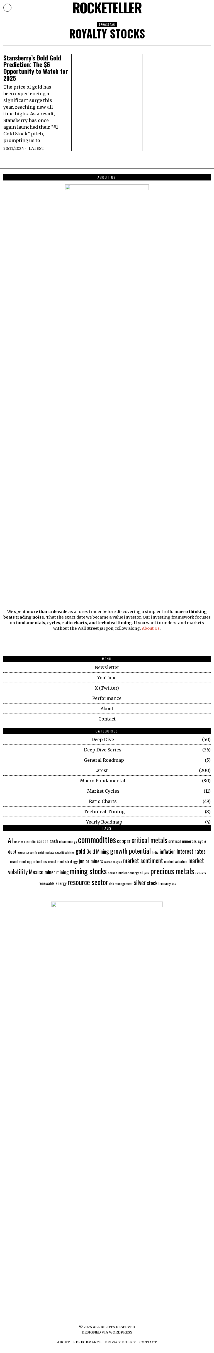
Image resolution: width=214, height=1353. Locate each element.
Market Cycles (103, 791)
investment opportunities (28, 861)
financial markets (44, 852)
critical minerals (182, 841)
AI (10, 840)
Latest (36, 148)
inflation (168, 851)
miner (50, 872)
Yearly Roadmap (104, 822)
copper (123, 840)
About (107, 708)
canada (42, 841)
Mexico (36, 872)
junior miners (91, 861)
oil (141, 872)
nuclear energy (128, 872)
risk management (121, 883)
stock (152, 882)
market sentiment (143, 860)
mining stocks (88, 870)
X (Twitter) (107, 688)
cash (54, 840)
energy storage (25, 852)
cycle (202, 841)
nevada (112, 872)
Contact (107, 719)
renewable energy (52, 883)
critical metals (149, 840)
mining (62, 872)
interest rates (191, 851)
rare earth (200, 873)
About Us (151, 628)
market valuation (175, 861)
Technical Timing (104, 811)
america (18, 841)
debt (12, 851)
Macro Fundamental (102, 780)
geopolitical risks (64, 852)
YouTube (106, 677)
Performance (106, 698)
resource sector (88, 882)
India (155, 852)
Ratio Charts (103, 801)
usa (174, 883)
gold (80, 850)
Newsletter (107, 667)
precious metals (172, 870)
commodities (97, 839)
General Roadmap (104, 760)
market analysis (113, 861)
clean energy (68, 841)
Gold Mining (97, 851)
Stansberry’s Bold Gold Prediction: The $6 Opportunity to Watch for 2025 (35, 67)
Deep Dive (102, 739)
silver (140, 882)
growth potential (130, 851)
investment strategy (63, 861)
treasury (165, 883)
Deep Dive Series (102, 750)
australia (30, 841)
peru (146, 873)
